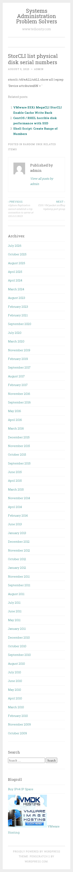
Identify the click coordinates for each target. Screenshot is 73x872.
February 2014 (18, 515)
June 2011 (14, 611)
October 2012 (17, 559)
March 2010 (16, 707)
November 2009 (19, 724)
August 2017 (16, 376)
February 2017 (18, 385)
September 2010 (19, 655)
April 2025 (15, 272)
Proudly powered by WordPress (36, 851)
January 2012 (17, 568)
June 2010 (15, 681)
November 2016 (19, 394)
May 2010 (14, 690)
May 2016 (14, 411)
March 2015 (16, 489)
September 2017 (19, 367)
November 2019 (19, 350)
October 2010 (17, 646)
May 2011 (14, 620)
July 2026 (14, 246)
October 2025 (17, 254)
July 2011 (14, 602)
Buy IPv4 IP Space (20, 789)
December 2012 (19, 541)
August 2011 (16, 594)
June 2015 (15, 472)
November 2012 (19, 550)
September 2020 (19, 324)
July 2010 (14, 672)
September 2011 (19, 585)
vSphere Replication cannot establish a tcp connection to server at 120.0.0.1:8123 (20, 209)
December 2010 (19, 637)
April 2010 (15, 698)
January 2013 (17, 533)
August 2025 (16, 263)
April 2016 (15, 420)
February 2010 (18, 716)
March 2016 (16, 428)
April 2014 (15, 507)
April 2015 (15, 480)
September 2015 (19, 463)
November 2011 (19, 576)
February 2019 (18, 359)
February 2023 (18, 307)
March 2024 (16, 289)
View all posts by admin (41, 181)
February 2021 (18, 315)
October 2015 (17, 454)
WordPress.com (36, 861)
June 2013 (15, 524)
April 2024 (15, 280)
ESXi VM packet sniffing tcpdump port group (51, 205)
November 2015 (19, 446)
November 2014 (19, 498)
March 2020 (16, 341)
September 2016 (19, 402)
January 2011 (17, 629)
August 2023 (16, 298)
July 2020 (14, 333)
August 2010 (16, 663)
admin (38, 69)
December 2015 (19, 437)
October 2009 (17, 733)
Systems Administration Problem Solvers (36, 16)
